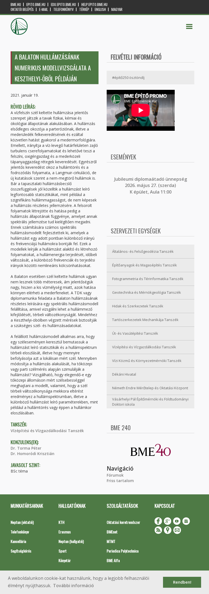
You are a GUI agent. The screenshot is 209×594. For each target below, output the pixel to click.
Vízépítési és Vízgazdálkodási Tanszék (47, 430)
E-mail (43, 9)
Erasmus (65, 531)
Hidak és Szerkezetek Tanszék (137, 306)
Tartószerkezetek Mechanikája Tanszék (145, 319)
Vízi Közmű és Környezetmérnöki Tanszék (147, 360)
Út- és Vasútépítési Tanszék (135, 333)
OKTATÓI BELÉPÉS (22, 9)
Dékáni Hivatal (124, 374)
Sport (63, 551)
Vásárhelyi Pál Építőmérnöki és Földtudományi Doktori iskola (150, 402)
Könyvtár (65, 560)
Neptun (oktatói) (22, 522)
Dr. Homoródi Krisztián (32, 453)
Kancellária (18, 541)
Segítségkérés (21, 551)
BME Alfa (113, 560)
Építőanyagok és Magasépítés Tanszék (144, 265)
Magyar (116, 9)
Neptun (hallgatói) (71, 541)
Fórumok (115, 475)
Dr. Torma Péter (26, 448)
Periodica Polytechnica (123, 551)
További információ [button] (73, 586)
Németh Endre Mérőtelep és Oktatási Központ (150, 387)
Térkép (84, 9)
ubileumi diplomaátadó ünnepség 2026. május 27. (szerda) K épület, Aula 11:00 (151, 185)
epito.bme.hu (35, 4)
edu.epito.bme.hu (63, 4)
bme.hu (16, 4)
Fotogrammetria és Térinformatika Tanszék (147, 278)
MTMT (111, 541)
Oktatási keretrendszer (123, 522)
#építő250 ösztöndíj (128, 77)
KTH (61, 522)
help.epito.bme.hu (94, 4)
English (100, 9)
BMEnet (112, 531)
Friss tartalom (120, 480)
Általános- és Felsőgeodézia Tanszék (143, 251)
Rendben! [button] (182, 582)
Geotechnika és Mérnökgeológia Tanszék (146, 292)
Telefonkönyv (63, 9)
